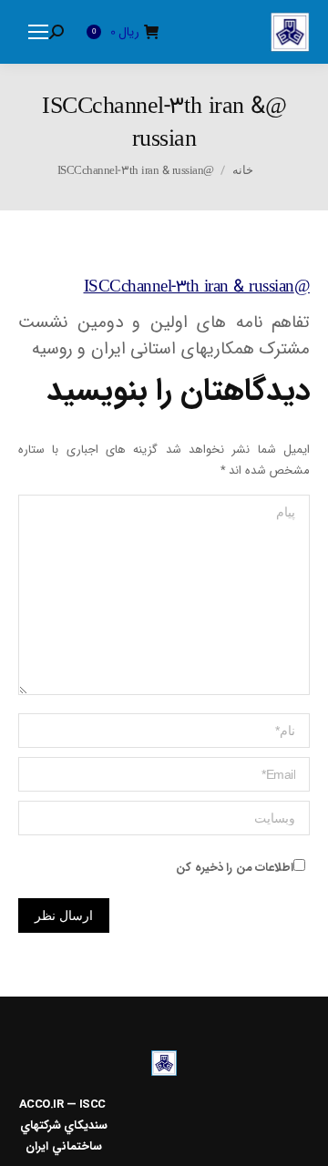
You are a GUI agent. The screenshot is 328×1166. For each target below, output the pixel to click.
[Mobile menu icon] (38, 32)
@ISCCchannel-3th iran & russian (197, 287)
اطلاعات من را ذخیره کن (234, 867)
